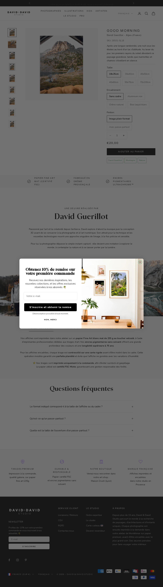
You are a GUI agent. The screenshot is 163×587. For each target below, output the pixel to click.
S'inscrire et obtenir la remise (50, 307)
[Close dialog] (140, 262)
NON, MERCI (50, 319)
